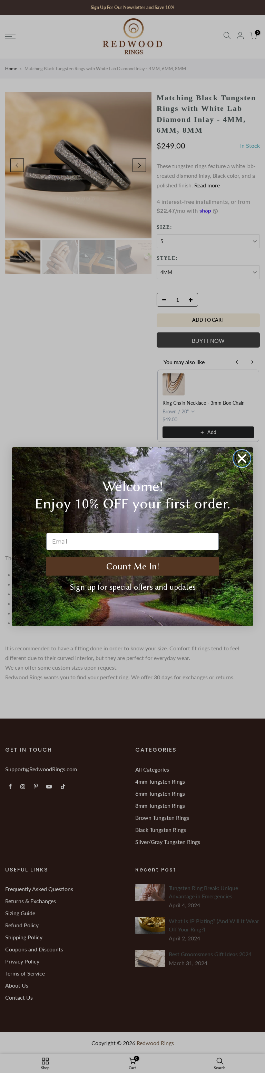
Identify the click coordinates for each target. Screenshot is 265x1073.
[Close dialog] (242, 458)
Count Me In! (132, 566)
